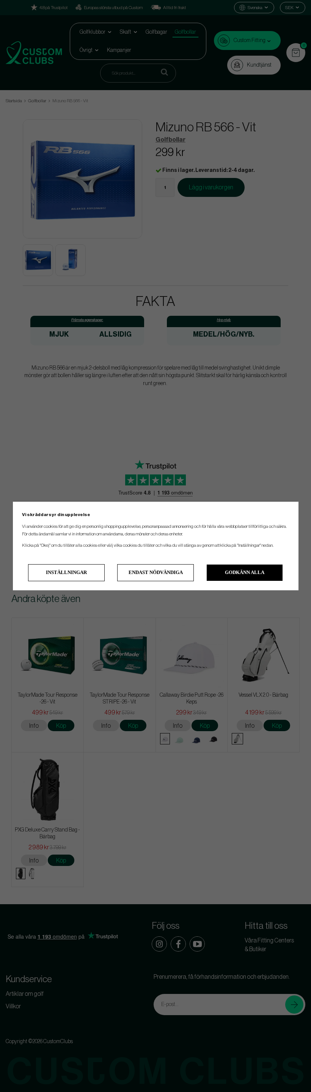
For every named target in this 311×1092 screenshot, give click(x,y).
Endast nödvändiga (156, 572)
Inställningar (66, 572)
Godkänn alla (244, 572)
